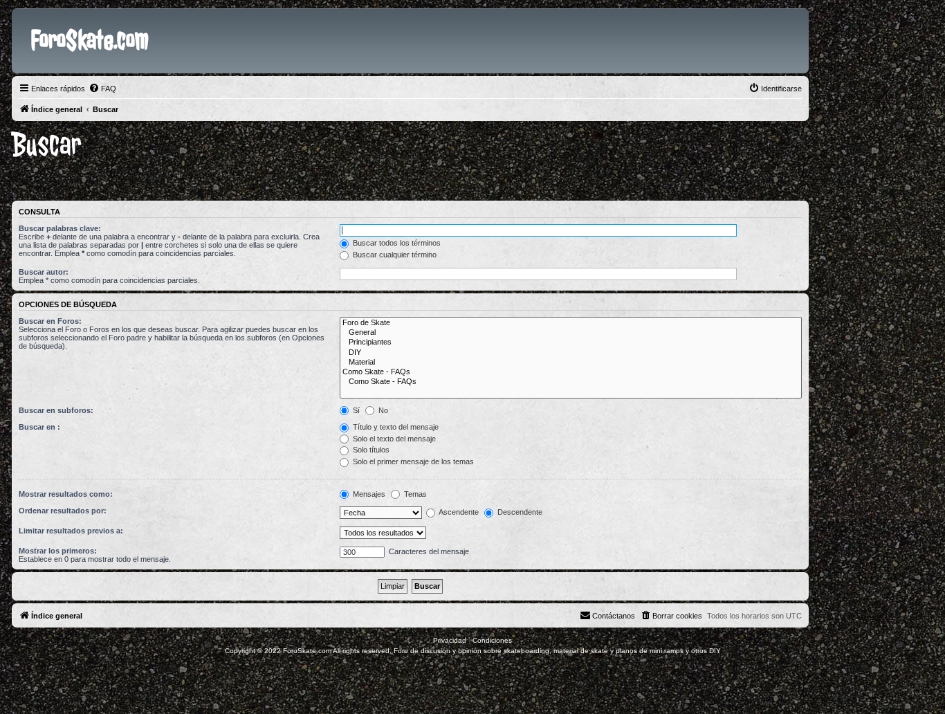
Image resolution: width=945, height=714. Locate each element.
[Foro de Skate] (570, 323)
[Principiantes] (570, 342)
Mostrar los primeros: (58, 551)
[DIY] (570, 353)
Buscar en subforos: (56, 410)
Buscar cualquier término (394, 254)
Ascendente (458, 512)
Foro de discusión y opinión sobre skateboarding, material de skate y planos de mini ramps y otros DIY (557, 650)
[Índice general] (23, 19)
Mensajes (368, 494)
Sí (355, 410)
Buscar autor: (43, 272)
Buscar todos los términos (396, 243)
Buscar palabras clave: (60, 228)
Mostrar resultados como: (66, 494)
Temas (414, 494)
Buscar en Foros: (50, 321)
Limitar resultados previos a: (71, 531)
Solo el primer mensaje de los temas (412, 461)
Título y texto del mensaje (395, 427)
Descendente (518, 512)
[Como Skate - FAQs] (570, 372)
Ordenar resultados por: (63, 510)
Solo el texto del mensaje (393, 438)
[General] (570, 333)
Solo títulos (370, 450)
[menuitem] (102, 88)
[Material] (570, 362)
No (382, 410)
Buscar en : (39, 427)
